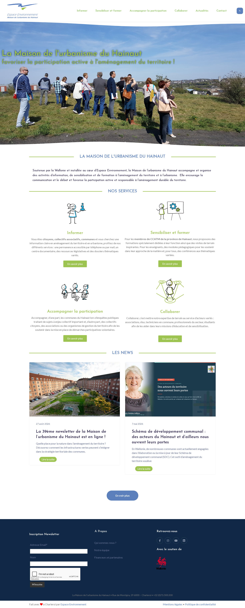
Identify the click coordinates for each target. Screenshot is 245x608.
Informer (82, 11)
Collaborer (181, 11)
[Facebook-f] (160, 540)
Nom (33, 557)
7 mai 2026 (137, 423)
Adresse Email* (38, 544)
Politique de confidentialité (200, 604)
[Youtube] (176, 540)
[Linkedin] (184, 540)
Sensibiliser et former (109, 11)
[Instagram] (168, 540)
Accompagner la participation (148, 11)
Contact (221, 11)
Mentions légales (172, 604)
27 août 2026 (43, 423)
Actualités (202, 11)
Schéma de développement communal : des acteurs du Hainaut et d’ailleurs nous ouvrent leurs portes (170, 437)
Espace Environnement (73, 604)
